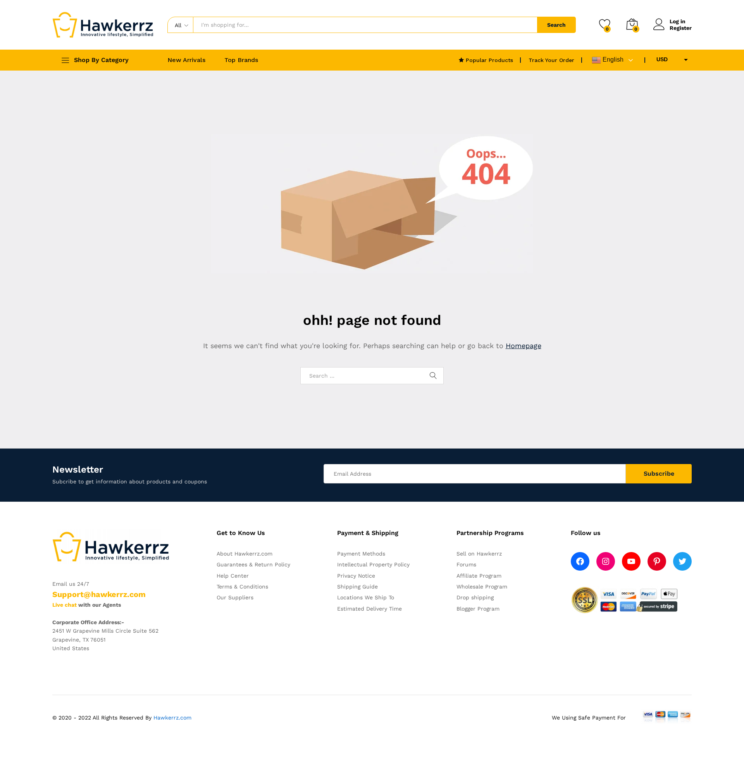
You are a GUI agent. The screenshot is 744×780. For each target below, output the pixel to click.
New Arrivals (186, 60)
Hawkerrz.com (172, 717)
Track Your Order (551, 60)
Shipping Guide (357, 586)
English (612, 59)
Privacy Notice (356, 576)
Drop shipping (475, 597)
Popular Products (488, 60)
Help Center (233, 576)
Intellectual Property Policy (373, 564)
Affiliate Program (478, 576)
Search (556, 25)
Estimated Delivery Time (369, 609)
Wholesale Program (481, 586)
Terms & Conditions (242, 586)
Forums (466, 564)
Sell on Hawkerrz (479, 553)
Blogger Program (477, 609)
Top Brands (241, 60)
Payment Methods (361, 553)
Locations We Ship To (365, 597)
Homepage (523, 346)
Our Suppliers (235, 597)
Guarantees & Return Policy (253, 564)
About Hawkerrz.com (244, 553)
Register (681, 28)
